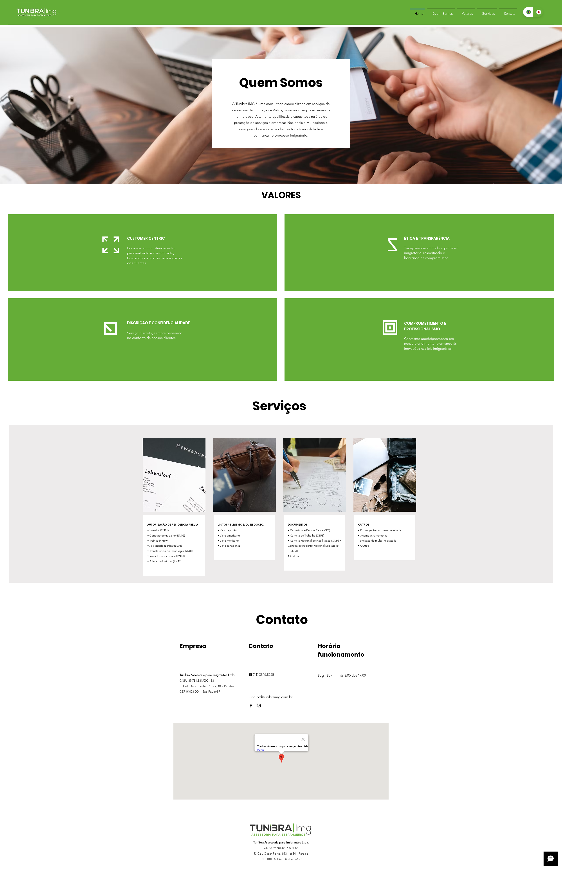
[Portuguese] (528, 12)
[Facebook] (251, 705)
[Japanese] (538, 12)
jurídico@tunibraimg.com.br (270, 697)
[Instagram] (258, 705)
